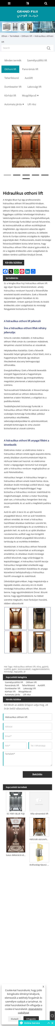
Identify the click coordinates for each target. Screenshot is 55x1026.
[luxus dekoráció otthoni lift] (16, 834)
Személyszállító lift (14, 682)
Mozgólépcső (24, 691)
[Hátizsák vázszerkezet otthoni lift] (39, 826)
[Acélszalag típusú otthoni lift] (39, 852)
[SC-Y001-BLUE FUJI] (16, 801)
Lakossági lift (29, 688)
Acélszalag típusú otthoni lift (39, 864)
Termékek (14, 36)
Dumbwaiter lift (12, 688)
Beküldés (37, 774)
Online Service (32, 1023)
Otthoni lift (26, 36)
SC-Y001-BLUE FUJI (16, 813)
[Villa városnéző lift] (39, 801)
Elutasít (14, 1019)
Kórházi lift (10, 691)
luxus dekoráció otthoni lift (16, 855)
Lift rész (27, 694)
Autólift (41, 685)
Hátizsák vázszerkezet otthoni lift (39, 839)
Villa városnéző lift (39, 813)
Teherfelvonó (28, 685)
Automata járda (12, 694)
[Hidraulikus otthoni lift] (26, 146)
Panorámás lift (12, 685)
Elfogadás (31, 1019)
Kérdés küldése (13, 262)
